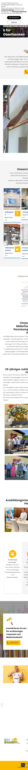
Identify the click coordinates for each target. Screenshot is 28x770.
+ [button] (2, 704)
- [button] (2, 706)
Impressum (21, 767)
